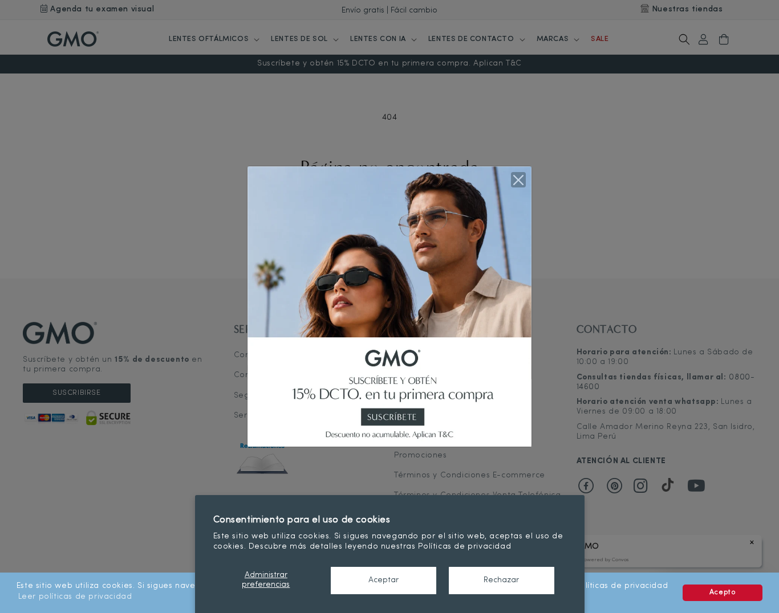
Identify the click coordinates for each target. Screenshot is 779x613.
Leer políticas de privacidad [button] (75, 596)
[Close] (518, 179)
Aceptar (383, 580)
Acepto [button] (722, 592)
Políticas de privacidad (464, 546)
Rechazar (501, 580)
